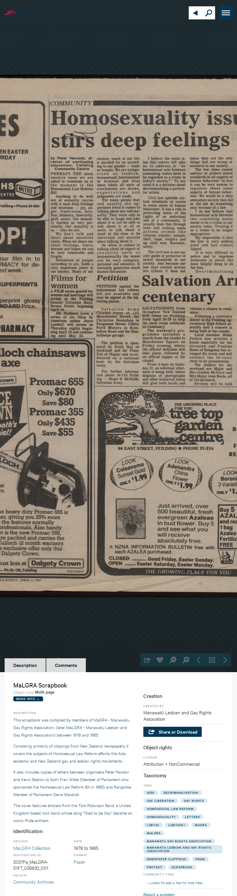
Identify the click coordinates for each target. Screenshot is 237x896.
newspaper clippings (166, 859)
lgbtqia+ (177, 825)
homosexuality (161, 817)
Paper (79, 861)
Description (25, 665)
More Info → (28, 698)
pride (200, 859)
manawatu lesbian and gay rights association (179, 849)
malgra (154, 833)
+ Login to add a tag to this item (175, 883)
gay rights (194, 800)
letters (192, 817)
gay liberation (161, 800)
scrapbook (182, 867)
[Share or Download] (146, 659)
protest (154, 867)
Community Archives (33, 881)
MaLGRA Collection (32, 848)
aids (151, 792)
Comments (66, 665)
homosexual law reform (170, 808)
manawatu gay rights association (179, 841)
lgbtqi (153, 825)
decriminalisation (181, 792)
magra (201, 825)
